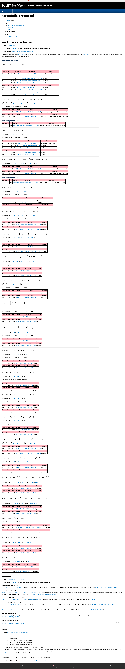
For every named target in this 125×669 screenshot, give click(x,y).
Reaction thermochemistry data (16, 25)
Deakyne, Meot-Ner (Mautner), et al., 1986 (32, 78)
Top (7, 45)
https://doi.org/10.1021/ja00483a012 (89, 610)
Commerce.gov (54, 667)
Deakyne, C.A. (5, 599)
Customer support (9, 653)
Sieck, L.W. (30, 622)
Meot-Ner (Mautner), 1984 (28, 147)
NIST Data (17, 11)
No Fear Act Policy (73, 665)
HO (14, 103)
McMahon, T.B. (32, 592)
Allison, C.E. (5, 592)
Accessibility (15, 665)
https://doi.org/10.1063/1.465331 (103, 587)
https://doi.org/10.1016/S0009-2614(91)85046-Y (13, 624)
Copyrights (31, 665)
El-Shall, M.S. (5, 622)
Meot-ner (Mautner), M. (21, 622)
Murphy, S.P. (39, 599)
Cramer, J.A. (11, 592)
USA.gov (67, 667)
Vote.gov (72, 667)
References (10, 27)
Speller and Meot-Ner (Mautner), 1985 (31, 80)
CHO (14, 262)
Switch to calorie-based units (15, 37)
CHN (14, 68)
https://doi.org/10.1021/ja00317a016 (11, 617)
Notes (9, 29)
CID (19, 74)
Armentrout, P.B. (19, 587)
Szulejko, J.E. (25, 592)
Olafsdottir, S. (12, 622)
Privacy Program (23, 665)
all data (115, 587)
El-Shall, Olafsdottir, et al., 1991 (28, 270)
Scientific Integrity (98, 665)
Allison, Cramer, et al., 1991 (28, 76)
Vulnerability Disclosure (63, 665)
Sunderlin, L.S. (11, 587)
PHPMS (19, 76)
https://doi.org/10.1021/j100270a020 (100, 605)
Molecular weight (10, 22)
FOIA (80, 665)
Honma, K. (4, 587)
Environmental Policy (87, 665)
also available (86, 54)
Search (8, 11)
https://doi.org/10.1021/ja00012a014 (42, 594)
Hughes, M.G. (32, 599)
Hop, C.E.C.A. (18, 592)
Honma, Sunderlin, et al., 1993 (29, 74)
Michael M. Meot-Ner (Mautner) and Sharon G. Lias (22, 51)
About (25, 11)
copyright (14, 48)
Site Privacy (8, 665)
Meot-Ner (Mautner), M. (15, 599)
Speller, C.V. (4, 605)
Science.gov (62, 667)
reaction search (22, 54)
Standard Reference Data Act (41, 661)
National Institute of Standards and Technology (13, 5)
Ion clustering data (12, 33)
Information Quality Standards (111, 665)
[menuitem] (2, 11)
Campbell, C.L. (24, 599)
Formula (7, 20)
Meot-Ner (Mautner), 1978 (28, 83)
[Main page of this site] (2, 11)
